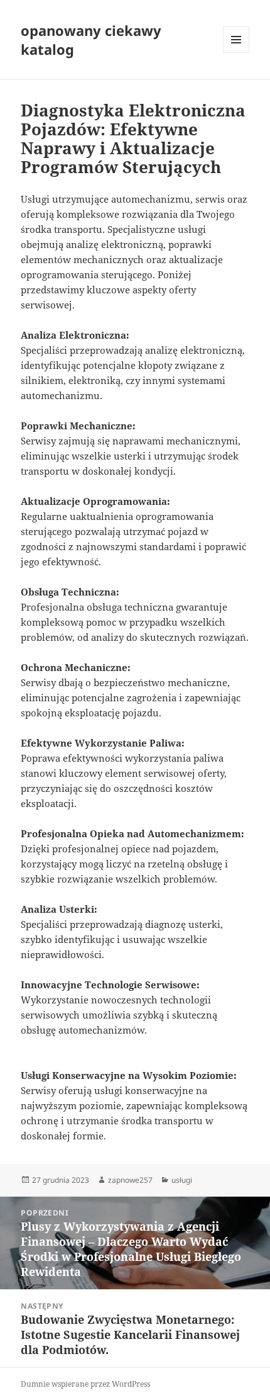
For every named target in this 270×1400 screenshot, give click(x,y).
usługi (181, 1180)
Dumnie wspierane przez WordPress (85, 1384)
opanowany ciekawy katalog (91, 40)
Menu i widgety (236, 52)
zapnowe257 (130, 1180)
